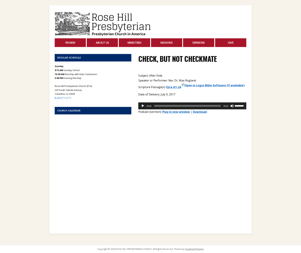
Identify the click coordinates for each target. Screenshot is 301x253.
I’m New (70, 43)
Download (200, 112)
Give (230, 43)
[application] (192, 105)
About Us (102, 43)
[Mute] (232, 106)
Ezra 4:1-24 (173, 87)
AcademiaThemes (194, 249)
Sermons (198, 43)
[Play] (143, 106)
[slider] (240, 105)
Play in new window (176, 112)
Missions (166, 43)
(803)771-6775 (63, 98)
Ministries (134, 43)
